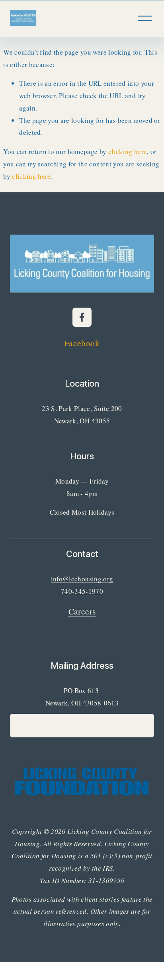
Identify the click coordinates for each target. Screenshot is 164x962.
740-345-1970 (82, 591)
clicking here (127, 151)
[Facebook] (82, 317)
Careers (82, 611)
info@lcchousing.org (82, 578)
